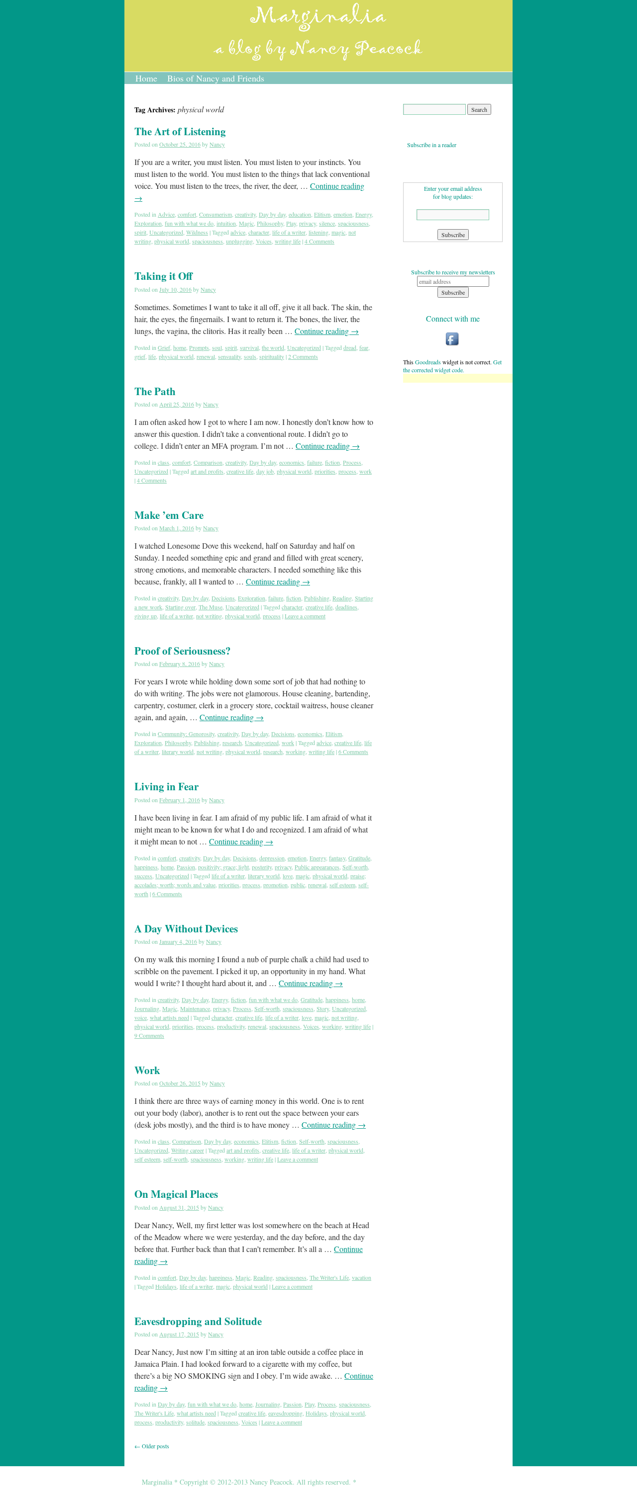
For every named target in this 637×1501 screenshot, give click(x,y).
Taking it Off (163, 275)
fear (363, 347)
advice (237, 232)
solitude (195, 1422)
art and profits (207, 471)
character (258, 232)
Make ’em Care (169, 514)
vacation (361, 1277)
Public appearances (317, 867)
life (152, 356)
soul (217, 347)
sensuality (229, 356)
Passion (186, 867)
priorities (325, 471)
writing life (288, 241)
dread (349, 347)
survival (249, 347)
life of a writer (289, 232)
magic (338, 232)
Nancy (217, 144)
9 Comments (149, 1035)
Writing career (187, 1150)
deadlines (346, 607)
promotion (275, 885)
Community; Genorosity (186, 734)
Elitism (322, 214)
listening (318, 232)
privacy (307, 223)
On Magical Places (176, 1193)
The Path (155, 391)
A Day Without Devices (186, 928)
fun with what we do (189, 223)
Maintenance (195, 1008)
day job (265, 471)
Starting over (180, 607)
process (347, 471)
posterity (262, 867)
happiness (146, 867)
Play (291, 223)
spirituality (271, 356)
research (232, 743)
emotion (342, 214)
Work (147, 1070)
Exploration (148, 223)
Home (146, 78)
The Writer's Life (329, 1277)
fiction (332, 462)
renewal (206, 356)
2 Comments (303, 356)
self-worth (175, 1159)
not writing (209, 616)
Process (352, 462)
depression (272, 858)
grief (139, 356)
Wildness (197, 232)
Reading (342, 598)
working (296, 751)
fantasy (337, 858)
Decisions (223, 598)
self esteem (342, 885)
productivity (231, 1026)
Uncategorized (166, 232)
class (163, 462)
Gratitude (359, 858)
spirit (140, 232)
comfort (187, 214)
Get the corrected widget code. (452, 366)
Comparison (208, 462)
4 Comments (319, 241)
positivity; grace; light (223, 867)
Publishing (316, 598)
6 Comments (353, 751)
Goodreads (428, 362)
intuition (226, 223)
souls (250, 356)
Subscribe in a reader (429, 145)
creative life (239, 471)
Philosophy (270, 223)
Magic (246, 223)
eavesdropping (285, 1413)
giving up (145, 616)
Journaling (146, 1008)
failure (314, 462)
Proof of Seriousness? (182, 650)
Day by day (272, 214)
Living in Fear (166, 786)
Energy (363, 214)
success (143, 876)
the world (273, 347)
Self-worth (355, 867)
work (365, 471)
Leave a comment (305, 616)
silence (327, 223)
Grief (164, 347)
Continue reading (327, 331)
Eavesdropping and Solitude (198, 1321)
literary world (178, 751)
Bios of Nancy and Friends (215, 78)
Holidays (166, 1286)
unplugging (239, 241)
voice (140, 1017)
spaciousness (353, 223)
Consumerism (215, 214)
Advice (166, 214)
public (298, 885)
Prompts (199, 347)
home (179, 347)
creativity (245, 214)
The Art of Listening (180, 131)
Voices (264, 241)
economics (291, 462)
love (288, 876)
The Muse (210, 607)
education (300, 214)
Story (323, 1008)
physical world (171, 241)
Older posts (151, 1446)
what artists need (169, 1017)
